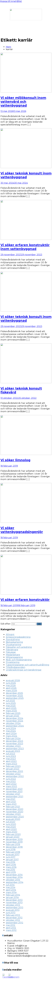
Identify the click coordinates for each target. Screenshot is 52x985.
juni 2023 (11, 756)
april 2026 (11, 688)
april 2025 (11, 708)
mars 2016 (11, 867)
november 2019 (14, 842)
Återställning (13, 639)
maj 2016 (10, 862)
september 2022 (15, 776)
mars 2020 (11, 832)
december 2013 (14, 900)
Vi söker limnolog (15, 460)
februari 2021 (13, 806)
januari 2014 (12, 897)
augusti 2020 (13, 819)
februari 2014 (13, 895)
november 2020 (14, 811)
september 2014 (14, 882)
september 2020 (15, 816)
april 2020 (11, 829)
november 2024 (14, 721)
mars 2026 (11, 690)
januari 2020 (12, 837)
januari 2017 (12, 859)
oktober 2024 (13, 723)
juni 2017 (10, 857)
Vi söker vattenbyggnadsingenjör (22, 530)
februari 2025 (13, 713)
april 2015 (11, 872)
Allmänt (10, 634)
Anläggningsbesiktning (18, 637)
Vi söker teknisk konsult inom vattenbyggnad (26, 175)
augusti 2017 (12, 854)
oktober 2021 (13, 794)
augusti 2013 (12, 910)
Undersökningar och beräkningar (23, 670)
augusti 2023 (13, 751)
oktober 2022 (13, 774)
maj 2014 (10, 887)
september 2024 (15, 726)
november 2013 (14, 902)
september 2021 (14, 796)
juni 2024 (11, 728)
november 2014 (14, 877)
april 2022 (11, 784)
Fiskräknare (12, 649)
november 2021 (14, 791)
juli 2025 (10, 700)
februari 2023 (13, 766)
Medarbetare (13, 654)
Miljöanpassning (14, 657)
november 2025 (14, 695)
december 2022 (14, 771)
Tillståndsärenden (15, 667)
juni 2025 (11, 703)
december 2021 (14, 789)
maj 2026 (11, 685)
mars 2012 (11, 930)
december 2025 (14, 693)
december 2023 (14, 741)
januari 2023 (12, 768)
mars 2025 (11, 710)
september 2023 (15, 748)
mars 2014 (11, 892)
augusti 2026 (13, 680)
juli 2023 (10, 753)
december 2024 (14, 718)
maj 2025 (11, 705)
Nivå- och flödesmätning (19, 659)
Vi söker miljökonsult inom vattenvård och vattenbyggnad (23, 101)
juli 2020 (10, 821)
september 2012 (14, 922)
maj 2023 (11, 758)
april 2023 (11, 761)
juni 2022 (11, 779)
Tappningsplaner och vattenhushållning (27, 665)
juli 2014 (10, 885)
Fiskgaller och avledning (19, 647)
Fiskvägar (11, 652)
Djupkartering (13, 644)
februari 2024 (13, 738)
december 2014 (14, 874)
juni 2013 (10, 912)
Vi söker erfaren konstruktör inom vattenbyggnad (25, 247)
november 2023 (14, 743)
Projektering (12, 662)
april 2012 (11, 927)
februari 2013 (13, 915)
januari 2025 (12, 716)
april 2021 (11, 801)
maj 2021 (10, 799)
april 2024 (11, 733)
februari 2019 (13, 844)
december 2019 (14, 839)
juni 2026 (11, 683)
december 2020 (14, 809)
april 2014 (11, 890)
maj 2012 (10, 925)
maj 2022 (11, 781)
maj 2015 (10, 869)
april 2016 (11, 864)
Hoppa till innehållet (11, 1)
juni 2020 (11, 824)
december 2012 (14, 917)
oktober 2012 (13, 920)
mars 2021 (11, 804)
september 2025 (15, 698)
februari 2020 (13, 834)
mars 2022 (11, 786)
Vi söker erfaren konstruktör (25, 600)
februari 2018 (13, 852)
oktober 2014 (13, 880)
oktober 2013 (13, 905)
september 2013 (14, 907)
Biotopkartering (14, 642)
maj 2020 (11, 827)
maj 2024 (11, 731)
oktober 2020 (13, 814)
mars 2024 (11, 736)
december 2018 (14, 847)
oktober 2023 (13, 746)
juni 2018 (10, 849)
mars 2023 (11, 763)
